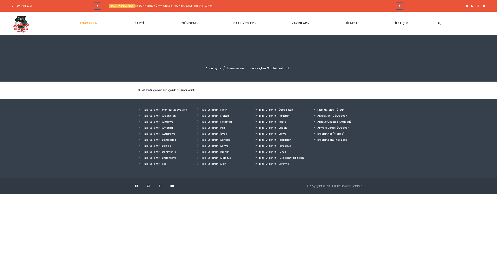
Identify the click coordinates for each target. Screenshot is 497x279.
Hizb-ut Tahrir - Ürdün (330, 110)
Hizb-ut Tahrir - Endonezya (159, 158)
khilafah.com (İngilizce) (332, 140)
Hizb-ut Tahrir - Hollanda (216, 122)
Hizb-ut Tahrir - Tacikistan (275, 140)
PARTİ (139, 23)
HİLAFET (351, 23)
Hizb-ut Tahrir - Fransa (215, 116)
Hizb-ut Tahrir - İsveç (214, 134)
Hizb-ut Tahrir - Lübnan (215, 152)
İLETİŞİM (401, 23)
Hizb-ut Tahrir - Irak (213, 128)
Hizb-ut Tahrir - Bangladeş (159, 140)
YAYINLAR (299, 23)
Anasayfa (213, 68)
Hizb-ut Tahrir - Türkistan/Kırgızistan (281, 158)
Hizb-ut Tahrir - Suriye (272, 134)
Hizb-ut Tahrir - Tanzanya (275, 146)
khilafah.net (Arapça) (330, 134)
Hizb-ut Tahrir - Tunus (272, 152)
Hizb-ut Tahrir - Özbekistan (276, 110)
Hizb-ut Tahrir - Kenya (214, 146)
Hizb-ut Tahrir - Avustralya (159, 134)
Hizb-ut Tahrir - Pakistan (274, 116)
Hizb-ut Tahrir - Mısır (213, 164)
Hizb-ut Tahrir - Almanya (158, 122)
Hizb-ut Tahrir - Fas (154, 164)
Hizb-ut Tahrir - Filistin (214, 110)
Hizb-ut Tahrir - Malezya (216, 158)
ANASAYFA (88, 23)
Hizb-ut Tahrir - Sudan (273, 128)
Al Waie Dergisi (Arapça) (333, 128)
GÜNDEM (189, 23)
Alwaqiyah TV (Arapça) (332, 116)
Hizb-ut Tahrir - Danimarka (159, 152)
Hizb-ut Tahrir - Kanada (215, 140)
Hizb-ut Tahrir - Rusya (272, 122)
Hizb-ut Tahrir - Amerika (158, 128)
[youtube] (484, 6)
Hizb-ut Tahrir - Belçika (157, 146)
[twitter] (472, 6)
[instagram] (478, 6)
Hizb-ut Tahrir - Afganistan (159, 116)
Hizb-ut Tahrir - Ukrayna (274, 164)
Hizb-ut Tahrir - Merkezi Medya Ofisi (165, 110)
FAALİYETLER (243, 23)
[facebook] (467, 6)
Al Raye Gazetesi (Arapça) (334, 122)
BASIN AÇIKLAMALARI (122, 5)
